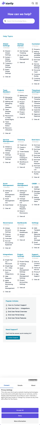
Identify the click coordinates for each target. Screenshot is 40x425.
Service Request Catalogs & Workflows (23, 156)
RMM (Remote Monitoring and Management (9, 284)
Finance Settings (8, 235)
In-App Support (36, 275)
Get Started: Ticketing (24, 52)
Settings (35, 223)
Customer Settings (8, 158)
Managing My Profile (8, 98)
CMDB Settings (37, 188)
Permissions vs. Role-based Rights (9, 117)
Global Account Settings (8, 230)
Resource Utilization (8, 129)
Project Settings (20, 255)
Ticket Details (24, 151)
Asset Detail (9, 205)
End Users (36, 140)
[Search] (33, 3)
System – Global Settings (8, 59)
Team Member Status (8, 124)
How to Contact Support (37, 263)
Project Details (22, 103)
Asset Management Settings (24, 270)
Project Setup (24, 261)
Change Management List (24, 200)
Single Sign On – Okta (9, 267)
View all (7, 77)
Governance (8, 223)
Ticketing (21, 140)
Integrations (8, 254)
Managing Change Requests (23, 207)
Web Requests (8, 277)
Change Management (22, 184)
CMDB (34, 184)
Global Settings (6, 45)
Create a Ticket (22, 148)
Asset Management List (9, 200)
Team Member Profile (8, 111)
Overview (8, 238)
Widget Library (22, 236)
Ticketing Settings (23, 265)
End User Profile (37, 173)
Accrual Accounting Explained (9, 243)
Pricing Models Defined (22, 108)
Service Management (8, 140)
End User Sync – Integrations (9, 272)
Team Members (6, 91)
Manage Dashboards (24, 231)
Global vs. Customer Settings (8, 149)
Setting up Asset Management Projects (9, 193)
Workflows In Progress (24, 163)
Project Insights (22, 113)
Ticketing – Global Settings (9, 65)
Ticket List (23, 145)
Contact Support (12, 337)
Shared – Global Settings (8, 53)
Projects (20, 90)
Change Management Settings (24, 276)
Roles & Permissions (24, 212)
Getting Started (20, 45)
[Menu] (36, 3)
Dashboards (22, 223)
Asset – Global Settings (8, 71)
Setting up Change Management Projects (24, 193)
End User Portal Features (37, 161)
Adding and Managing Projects (23, 97)
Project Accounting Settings (23, 282)
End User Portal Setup (16, 315)
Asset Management (8, 184)
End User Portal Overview (17, 312)
